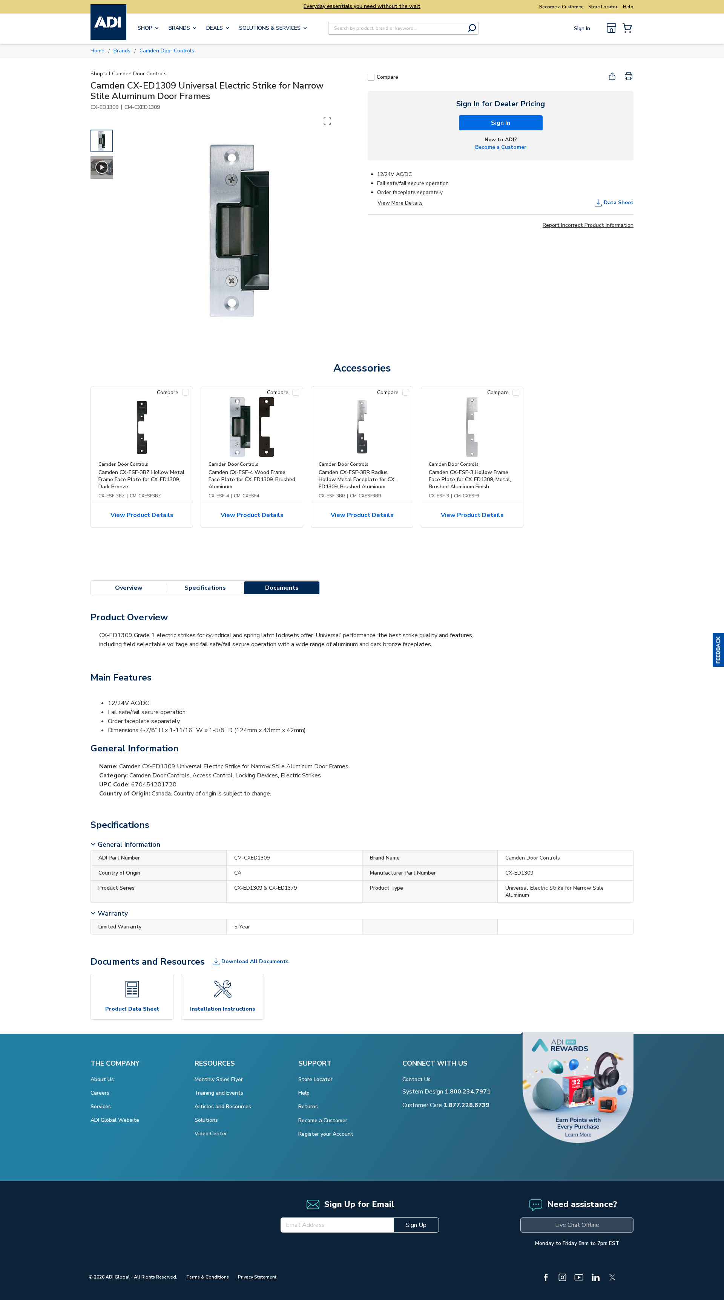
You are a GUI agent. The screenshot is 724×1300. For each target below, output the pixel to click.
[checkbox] (371, 77)
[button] (718, 650)
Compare (387, 77)
